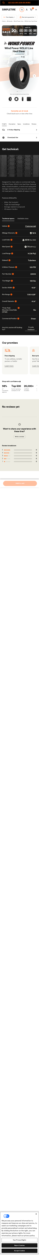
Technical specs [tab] (8, 218)
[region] (19, 1233)
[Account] (26, 9)
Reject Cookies (19, 1245)
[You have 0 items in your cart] (30, 9)
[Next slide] (34, 75)
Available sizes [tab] (22, 218)
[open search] (22, 9)
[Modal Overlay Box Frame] (19, 3)
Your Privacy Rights (19, 1240)
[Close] (36, 1214)
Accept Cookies (19, 1250)
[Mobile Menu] (36, 9)
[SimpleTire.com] (10, 9)
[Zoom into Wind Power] (19, 74)
